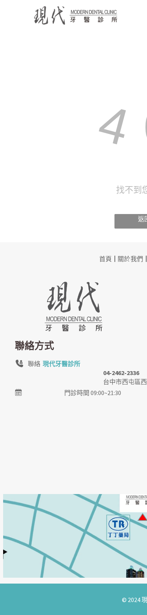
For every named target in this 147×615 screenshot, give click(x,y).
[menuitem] (106, 257)
